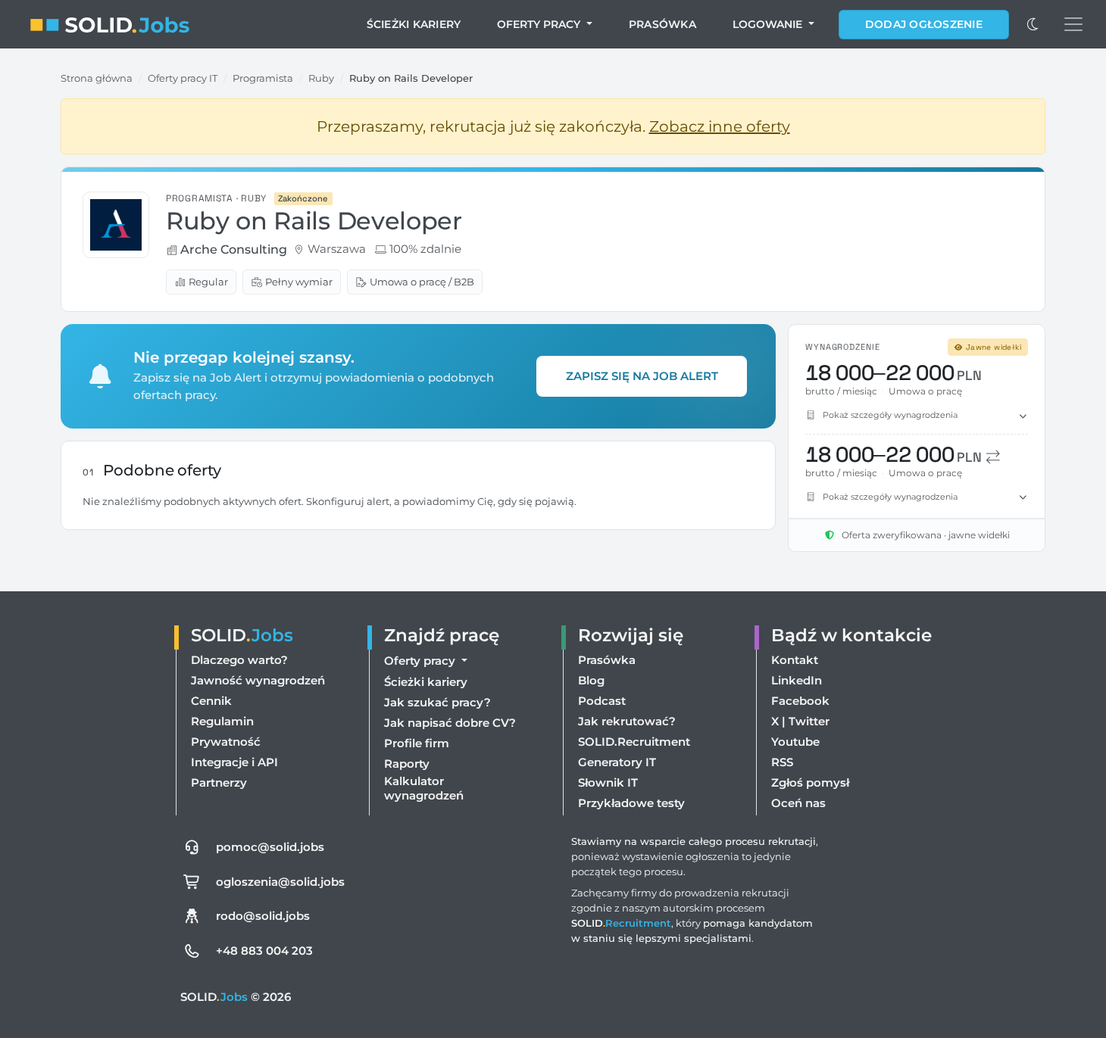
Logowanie (769, 24)
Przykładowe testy (631, 803)
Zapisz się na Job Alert (642, 376)
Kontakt (794, 660)
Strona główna (97, 78)
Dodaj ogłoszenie (924, 24)
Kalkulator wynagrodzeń (424, 788)
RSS (782, 762)
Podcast (602, 701)
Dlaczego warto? (239, 660)
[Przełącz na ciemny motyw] (1033, 24)
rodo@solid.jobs (263, 916)
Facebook (800, 701)
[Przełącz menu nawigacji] (1073, 24)
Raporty (407, 763)
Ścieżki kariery (414, 24)
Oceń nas (798, 803)
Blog (591, 680)
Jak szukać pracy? (437, 702)
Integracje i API (234, 762)
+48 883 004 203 (264, 950)
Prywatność (226, 741)
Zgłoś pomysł (810, 782)
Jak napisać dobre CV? (450, 722)
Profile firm (416, 743)
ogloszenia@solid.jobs (280, 881)
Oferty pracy (540, 24)
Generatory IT (617, 762)
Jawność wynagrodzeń (258, 680)
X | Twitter (800, 721)
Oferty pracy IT (182, 78)
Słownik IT (608, 782)
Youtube (795, 741)
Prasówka (662, 24)
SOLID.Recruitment (634, 741)
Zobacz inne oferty (719, 126)
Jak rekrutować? (627, 721)
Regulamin (222, 721)
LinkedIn (796, 680)
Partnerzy (219, 782)
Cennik (211, 701)
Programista (263, 78)
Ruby (321, 78)
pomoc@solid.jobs (270, 847)
